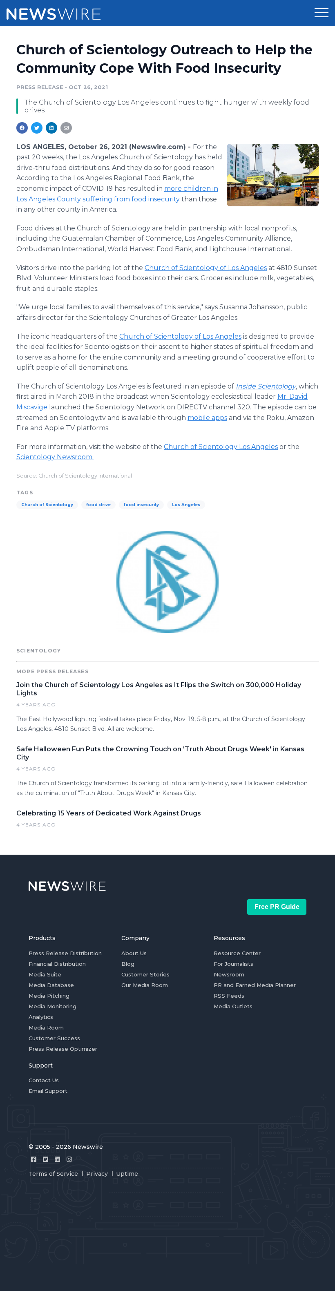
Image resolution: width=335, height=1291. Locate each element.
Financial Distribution (57, 963)
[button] (321, 13)
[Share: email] (66, 127)
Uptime (127, 1173)
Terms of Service (53, 1173)
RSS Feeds (229, 995)
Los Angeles (186, 504)
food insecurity (141, 504)
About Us (134, 953)
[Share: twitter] (36, 127)
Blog (127, 963)
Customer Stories (145, 974)
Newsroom (229, 974)
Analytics (41, 1017)
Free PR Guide (277, 906)
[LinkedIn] (57, 1159)
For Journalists (233, 963)
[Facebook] (33, 1159)
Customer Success (54, 1038)
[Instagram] (69, 1159)
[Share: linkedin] (51, 127)
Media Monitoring (52, 1006)
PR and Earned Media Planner (255, 985)
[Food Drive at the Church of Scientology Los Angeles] (273, 175)
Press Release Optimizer (63, 1048)
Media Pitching (49, 995)
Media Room (46, 1027)
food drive (98, 504)
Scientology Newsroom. (55, 457)
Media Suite (45, 974)
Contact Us (44, 1080)
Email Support (48, 1091)
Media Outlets (233, 1006)
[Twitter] (45, 1159)
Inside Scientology (266, 386)
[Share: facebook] (22, 127)
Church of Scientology (47, 504)
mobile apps (207, 418)
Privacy (97, 1173)
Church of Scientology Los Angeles (221, 447)
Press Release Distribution (65, 953)
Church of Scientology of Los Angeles (206, 268)
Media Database (51, 985)
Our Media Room (144, 985)
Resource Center (237, 953)
